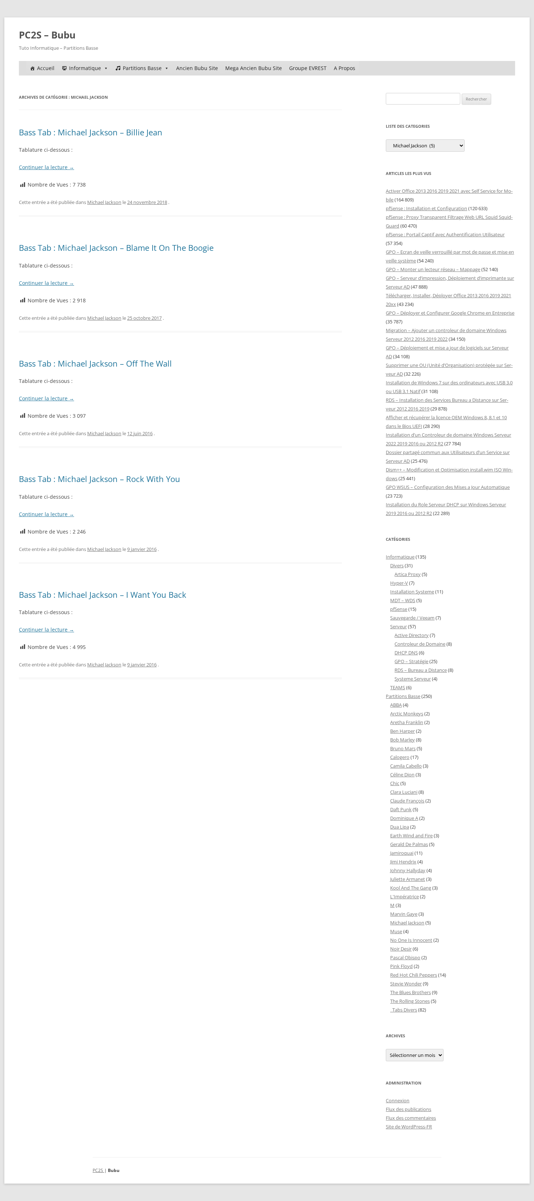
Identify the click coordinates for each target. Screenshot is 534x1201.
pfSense (398, 609)
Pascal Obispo (405, 957)
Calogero (399, 757)
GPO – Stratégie (411, 661)
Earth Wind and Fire (411, 835)
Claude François (407, 800)
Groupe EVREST (308, 68)
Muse (396, 931)
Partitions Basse (142, 68)
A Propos (344, 68)
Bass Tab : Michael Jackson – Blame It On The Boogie (116, 247)
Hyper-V (399, 583)
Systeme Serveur (413, 678)
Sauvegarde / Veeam (412, 617)
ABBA (396, 705)
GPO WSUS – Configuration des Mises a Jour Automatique (448, 487)
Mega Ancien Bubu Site (253, 68)
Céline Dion (402, 774)
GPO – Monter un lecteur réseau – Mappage (433, 269)
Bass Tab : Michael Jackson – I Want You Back (102, 594)
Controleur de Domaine (420, 644)
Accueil (45, 68)
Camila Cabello (406, 766)
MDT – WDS (402, 600)
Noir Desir (401, 948)
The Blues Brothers (410, 992)
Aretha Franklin (406, 722)
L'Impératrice (404, 896)
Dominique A (404, 818)
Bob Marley (402, 739)
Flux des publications (408, 1109)
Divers (397, 565)
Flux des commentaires (411, 1118)
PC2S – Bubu (47, 34)
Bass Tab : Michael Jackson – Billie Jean (90, 132)
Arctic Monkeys (406, 713)
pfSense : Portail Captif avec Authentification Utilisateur (445, 234)
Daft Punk (401, 809)
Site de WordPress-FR (409, 1126)
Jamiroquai (401, 853)
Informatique (85, 68)
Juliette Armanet (407, 879)
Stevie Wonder (406, 983)
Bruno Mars (403, 748)
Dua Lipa (399, 827)
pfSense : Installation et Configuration (426, 208)
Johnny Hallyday (407, 870)
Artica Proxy (408, 574)
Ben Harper (402, 731)
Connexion (397, 1100)
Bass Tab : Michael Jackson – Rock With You (99, 478)
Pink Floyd (401, 966)
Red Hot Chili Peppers (413, 975)
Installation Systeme (412, 591)
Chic (394, 783)
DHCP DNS (406, 652)
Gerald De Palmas (409, 844)
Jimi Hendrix (403, 861)
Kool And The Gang (410, 888)
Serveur (398, 626)
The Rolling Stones (410, 1001)
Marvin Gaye (403, 914)
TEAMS (397, 687)
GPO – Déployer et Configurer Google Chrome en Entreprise (450, 313)
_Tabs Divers (403, 1009)
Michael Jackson (104, 202)
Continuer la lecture (46, 167)
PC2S (98, 1170)
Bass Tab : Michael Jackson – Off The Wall (95, 363)
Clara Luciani (403, 792)
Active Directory (412, 635)
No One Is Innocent (411, 940)
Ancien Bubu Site (197, 68)
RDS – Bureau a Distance (421, 670)
